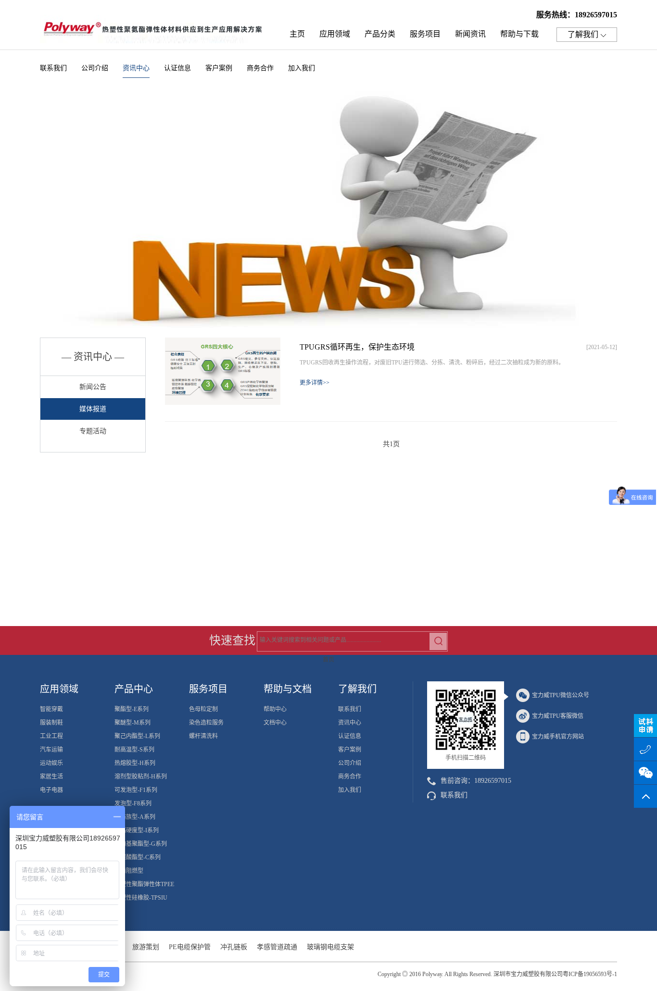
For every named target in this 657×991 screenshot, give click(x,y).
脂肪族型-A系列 (134, 817)
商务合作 (260, 68)
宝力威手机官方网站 (558, 736)
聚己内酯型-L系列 (137, 736)
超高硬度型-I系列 (136, 830)
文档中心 (275, 722)
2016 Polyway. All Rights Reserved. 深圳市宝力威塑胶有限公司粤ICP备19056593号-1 (513, 974)
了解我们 (583, 34)
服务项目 (425, 34)
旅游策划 (145, 947)
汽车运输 (51, 749)
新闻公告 (92, 386)
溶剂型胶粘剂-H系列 (140, 776)
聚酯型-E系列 (131, 709)
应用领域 (334, 34)
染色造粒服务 (206, 722)
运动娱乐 (51, 763)
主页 (297, 34)
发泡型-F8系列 (133, 803)
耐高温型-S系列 (134, 749)
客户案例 (218, 68)
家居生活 (51, 776)
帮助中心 (275, 709)
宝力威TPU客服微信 (557, 716)
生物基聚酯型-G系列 (140, 843)
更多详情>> (314, 382)
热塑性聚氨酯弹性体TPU (155, 32)
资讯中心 (136, 68)
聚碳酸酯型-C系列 (137, 857)
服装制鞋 (51, 722)
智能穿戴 (51, 709)
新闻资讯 (470, 34)
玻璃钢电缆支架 (330, 947)
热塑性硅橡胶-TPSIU (140, 897)
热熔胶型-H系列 (134, 763)
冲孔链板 (233, 947)
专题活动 (92, 431)
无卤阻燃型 (128, 870)
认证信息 (177, 68)
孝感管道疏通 (277, 947)
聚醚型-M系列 (132, 722)
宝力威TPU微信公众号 (560, 695)
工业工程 (51, 736)
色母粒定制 (203, 709)
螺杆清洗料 (203, 736)
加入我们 (301, 68)
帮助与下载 (519, 34)
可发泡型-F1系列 (135, 790)
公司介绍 (94, 68)
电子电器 (51, 790)
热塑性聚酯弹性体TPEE (144, 884)
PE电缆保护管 (190, 947)
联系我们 (53, 68)
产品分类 (380, 34)
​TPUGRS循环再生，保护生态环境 (357, 347)
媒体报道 (92, 409)
